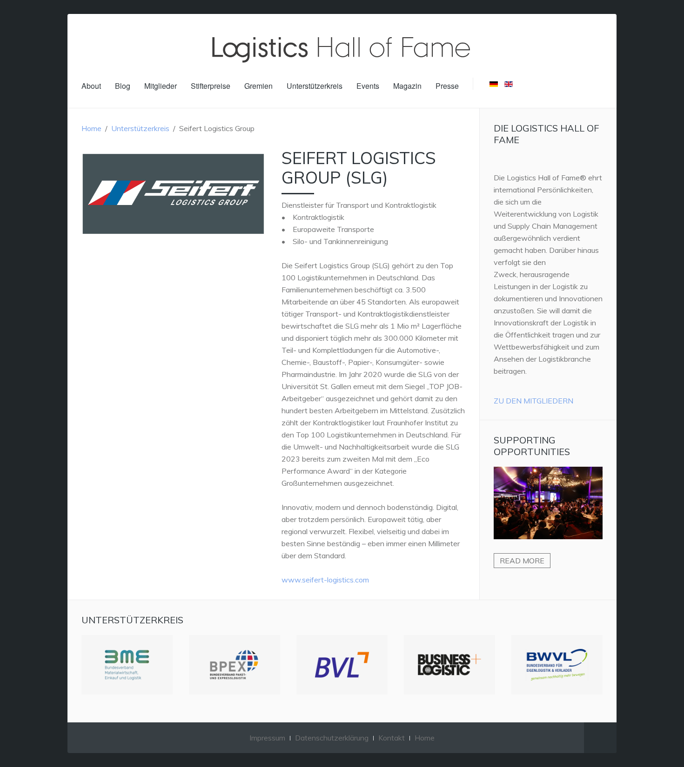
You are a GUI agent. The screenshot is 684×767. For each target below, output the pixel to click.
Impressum (267, 737)
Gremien (258, 85)
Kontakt (391, 737)
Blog (122, 85)
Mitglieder (160, 85)
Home (91, 128)
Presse (447, 85)
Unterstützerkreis (314, 85)
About (91, 85)
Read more (522, 560)
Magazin (407, 85)
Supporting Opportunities (532, 445)
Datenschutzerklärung (332, 737)
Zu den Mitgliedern (533, 400)
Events (367, 85)
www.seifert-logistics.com (325, 579)
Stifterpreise (210, 85)
